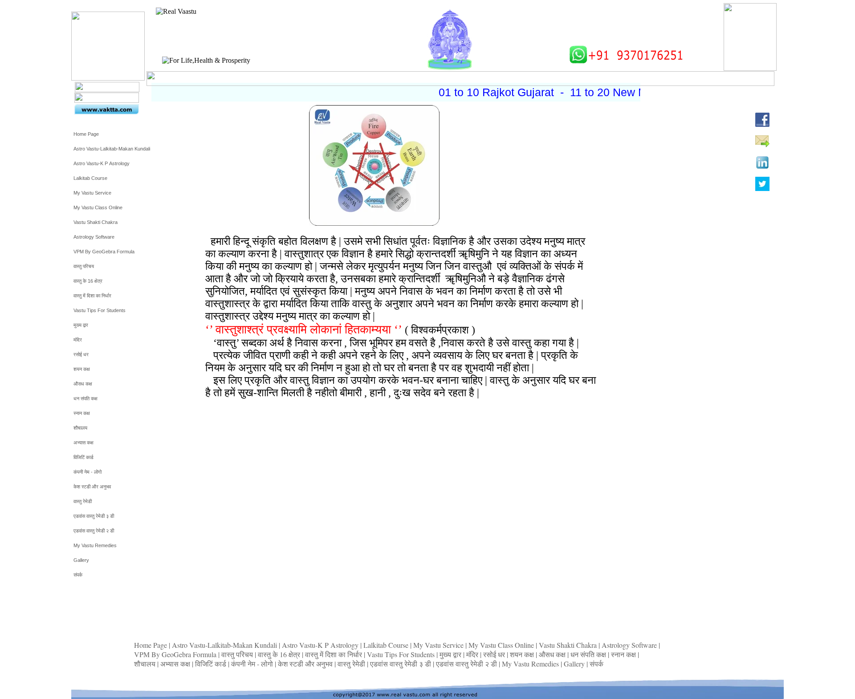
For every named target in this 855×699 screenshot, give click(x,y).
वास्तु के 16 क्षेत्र (280, 654)
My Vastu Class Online (502, 645)
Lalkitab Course (386, 645)
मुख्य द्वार (451, 654)
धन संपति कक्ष (589, 654)
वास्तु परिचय (238, 654)
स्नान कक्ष (624, 654)
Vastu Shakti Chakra (568, 645)
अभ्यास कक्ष (176, 663)
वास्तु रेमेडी (352, 663)
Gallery (575, 663)
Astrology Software (630, 645)
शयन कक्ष (523, 654)
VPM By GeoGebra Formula (176, 654)
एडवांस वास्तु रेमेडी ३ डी (401, 663)
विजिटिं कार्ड (211, 663)
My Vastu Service (439, 645)
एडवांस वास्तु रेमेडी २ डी (467, 663)
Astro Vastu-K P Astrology (321, 645)
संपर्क (596, 663)
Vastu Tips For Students (401, 654)
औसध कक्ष (553, 654)
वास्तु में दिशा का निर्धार (334, 654)
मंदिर (473, 654)
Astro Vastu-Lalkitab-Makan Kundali (225, 645)
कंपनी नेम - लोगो (253, 663)
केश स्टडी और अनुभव (306, 663)
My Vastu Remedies (531, 663)
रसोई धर (495, 654)
